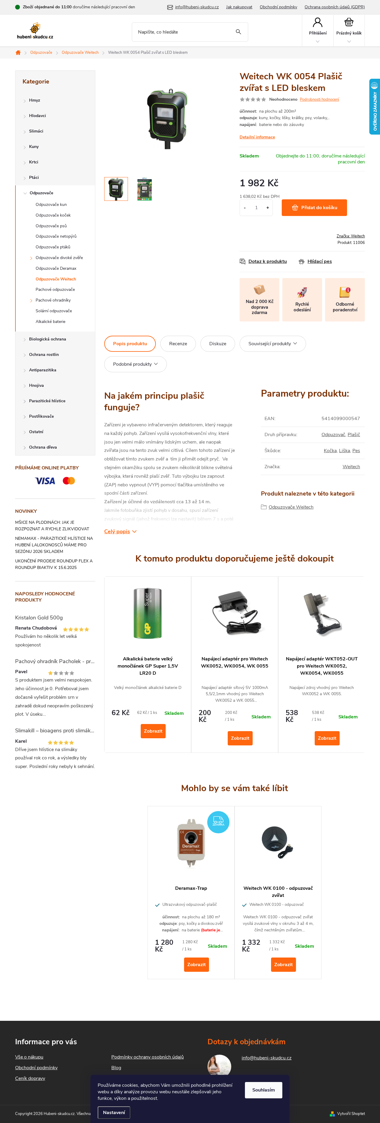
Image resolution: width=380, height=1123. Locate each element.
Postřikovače (41, 416)
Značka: (351, 236)
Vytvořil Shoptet (351, 1113)
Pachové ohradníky (53, 300)
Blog (116, 1067)
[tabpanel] (147, 664)
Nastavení (114, 1112)
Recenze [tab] (178, 343)
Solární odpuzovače (54, 311)
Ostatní (36, 432)
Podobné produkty (132, 364)
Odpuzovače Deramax (56, 268)
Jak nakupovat (239, 7)
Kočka (330, 450)
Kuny (34, 146)
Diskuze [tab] (217, 343)
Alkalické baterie (50, 321)
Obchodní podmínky (278, 7)
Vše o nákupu (29, 1057)
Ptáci (34, 177)
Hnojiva (36, 385)
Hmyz (34, 100)
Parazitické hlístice (47, 401)
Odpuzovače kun (51, 204)
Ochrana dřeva (43, 447)
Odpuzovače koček (53, 215)
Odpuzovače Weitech (56, 279)
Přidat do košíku (319, 207)
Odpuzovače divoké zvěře (59, 258)
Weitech (351, 466)
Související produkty (269, 343)
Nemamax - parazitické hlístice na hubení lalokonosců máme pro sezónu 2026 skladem (54, 545)
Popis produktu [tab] (130, 343)
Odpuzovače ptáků (53, 247)
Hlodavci (37, 116)
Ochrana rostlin (44, 354)
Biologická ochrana (47, 339)
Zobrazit (153, 731)
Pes (356, 450)
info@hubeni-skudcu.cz (267, 1058)
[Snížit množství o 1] (245, 208)
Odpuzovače (41, 193)
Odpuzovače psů (51, 226)
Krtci (33, 162)
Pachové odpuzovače (55, 289)
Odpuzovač (333, 434)
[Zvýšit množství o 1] (268, 208)
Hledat (238, 32)
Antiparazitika (42, 370)
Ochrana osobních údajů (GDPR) (335, 7)
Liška (344, 450)
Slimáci (36, 131)
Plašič (354, 434)
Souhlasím (263, 1090)
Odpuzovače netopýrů (56, 236)
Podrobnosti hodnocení (319, 99)
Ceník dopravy (30, 1078)
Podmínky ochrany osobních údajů (147, 1057)
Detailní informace (257, 137)
